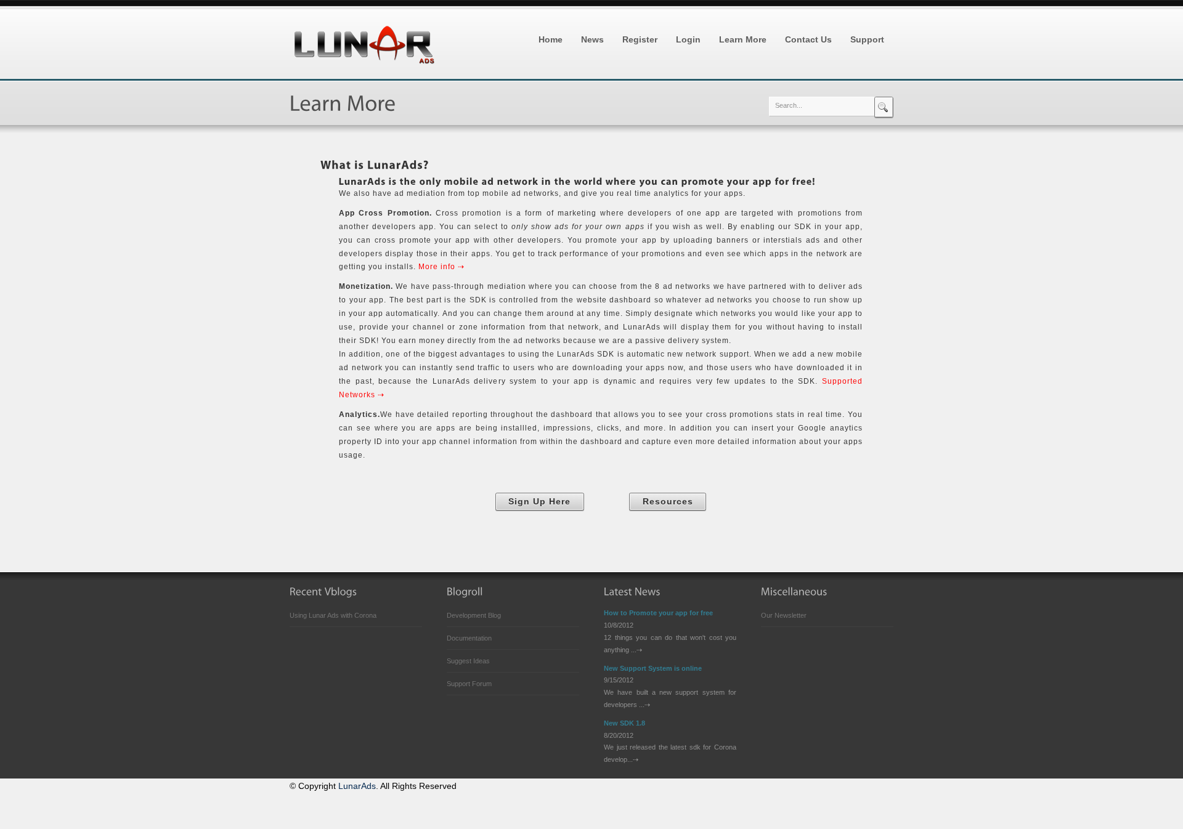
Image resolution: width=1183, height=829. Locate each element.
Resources (668, 501)
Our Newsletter (784, 615)
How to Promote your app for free (658, 613)
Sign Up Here (539, 501)
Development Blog (474, 615)
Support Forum (469, 683)
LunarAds (357, 786)
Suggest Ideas (468, 661)
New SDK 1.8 (624, 723)
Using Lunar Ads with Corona (333, 615)
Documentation (469, 638)
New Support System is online (653, 668)
